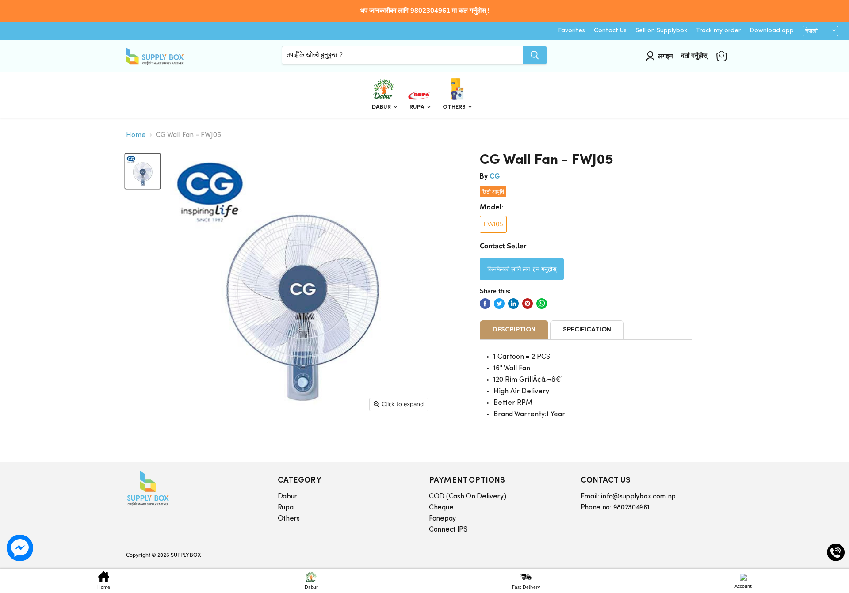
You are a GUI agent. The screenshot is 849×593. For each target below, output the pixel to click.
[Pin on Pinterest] (527, 303)
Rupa (417, 107)
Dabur (382, 107)
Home (136, 135)
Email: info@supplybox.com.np (628, 496)
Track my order (718, 30)
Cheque (441, 507)
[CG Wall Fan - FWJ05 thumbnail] (142, 171)
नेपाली (811, 31)
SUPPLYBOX (186, 555)
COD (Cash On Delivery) (467, 496)
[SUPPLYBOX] (193, 488)
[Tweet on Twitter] (499, 303)
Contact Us (610, 30)
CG (495, 176)
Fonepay (442, 518)
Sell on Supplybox (661, 30)
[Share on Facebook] (485, 303)
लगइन (665, 55)
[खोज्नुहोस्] (535, 55)
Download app (772, 30)
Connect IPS (448, 529)
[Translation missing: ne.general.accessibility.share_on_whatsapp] (541, 303)
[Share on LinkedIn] (513, 303)
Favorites (571, 30)
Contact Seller (503, 246)
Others (455, 107)
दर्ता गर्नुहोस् (694, 55)
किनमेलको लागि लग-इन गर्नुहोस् (521, 268)
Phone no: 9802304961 (615, 507)
